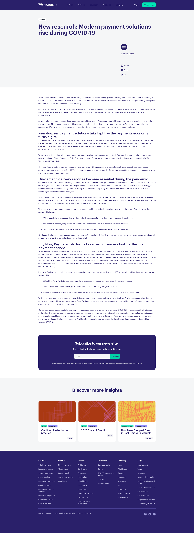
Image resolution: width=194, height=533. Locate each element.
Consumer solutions (45, 473)
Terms (140, 469)
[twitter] (149, 514)
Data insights (83, 497)
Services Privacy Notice (146, 487)
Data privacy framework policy (146, 482)
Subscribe (115, 356)
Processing (82, 473)
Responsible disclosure (146, 500)
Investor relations (124, 493)
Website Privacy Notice (146, 477)
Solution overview (44, 465)
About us (121, 465)
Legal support (143, 465)
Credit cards (82, 489)
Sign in (137, 5)
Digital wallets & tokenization (84, 502)
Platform (70, 5)
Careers (120, 473)
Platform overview (65, 465)
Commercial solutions (46, 481)
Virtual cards (63, 469)
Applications (82, 477)
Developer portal (104, 465)
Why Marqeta (123, 469)
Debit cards (82, 485)
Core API (101, 479)
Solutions (81, 5)
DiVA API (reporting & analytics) (106, 474)
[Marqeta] (47, 4)
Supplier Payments (45, 485)
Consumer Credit (44, 504)
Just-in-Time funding (65, 477)
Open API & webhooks (86, 493)
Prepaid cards (83, 481)
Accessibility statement (146, 504)
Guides (100, 469)
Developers (94, 5)
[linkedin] (154, 514)
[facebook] (145, 514)
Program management (46, 469)
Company (119, 5)
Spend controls (63, 473)
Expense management (46, 495)
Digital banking (44, 477)
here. (140, 363)
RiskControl (82, 465)
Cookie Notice (143, 491)
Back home (42, 19)
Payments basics (124, 497)
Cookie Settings (143, 495)
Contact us (149, 5)
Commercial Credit (45, 500)
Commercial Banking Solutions (46, 490)
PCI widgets (62, 481)
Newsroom (122, 481)
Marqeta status (103, 483)
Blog (119, 485)
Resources (107, 5)
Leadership (122, 477)
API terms (141, 473)
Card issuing (82, 469)
